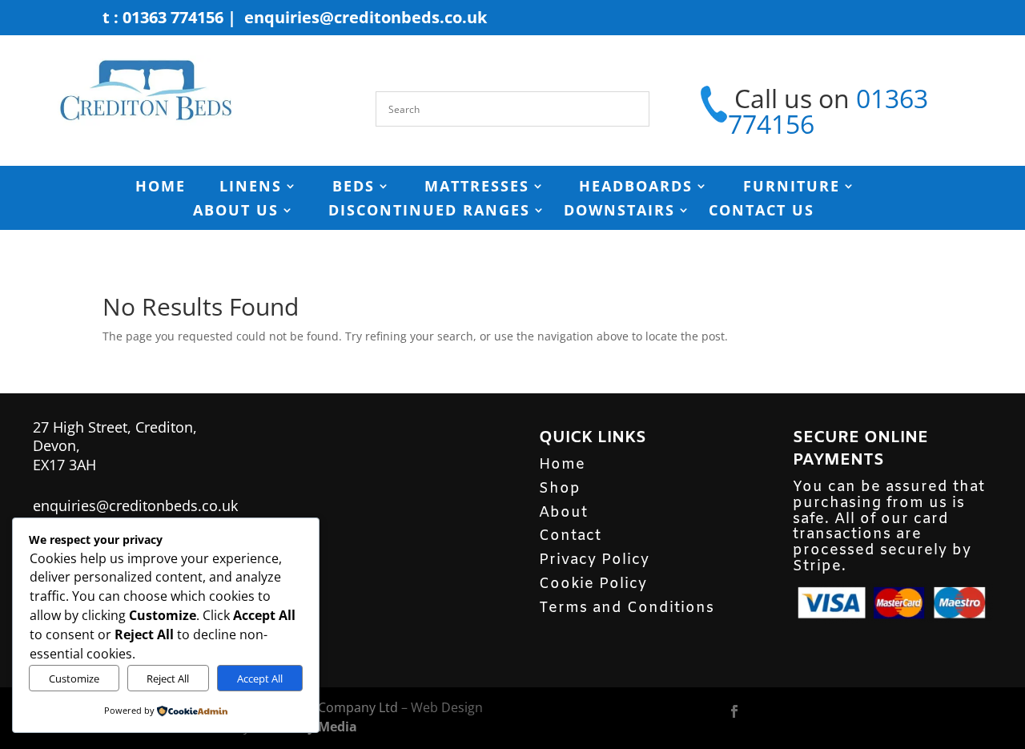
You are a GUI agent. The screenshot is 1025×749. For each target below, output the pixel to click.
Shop (560, 488)
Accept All (260, 678)
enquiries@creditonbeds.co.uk (365, 17)
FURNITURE (791, 187)
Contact (570, 536)
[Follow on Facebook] (734, 711)
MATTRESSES (476, 187)
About (563, 512)
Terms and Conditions (626, 608)
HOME (160, 187)
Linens (250, 187)
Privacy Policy (594, 560)
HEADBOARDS (636, 187)
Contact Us (761, 211)
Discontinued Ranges (429, 211)
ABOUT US (236, 211)
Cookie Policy (593, 584)
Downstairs (619, 211)
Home (562, 464)
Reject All (168, 678)
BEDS (353, 187)
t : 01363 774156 (162, 17)
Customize (74, 678)
